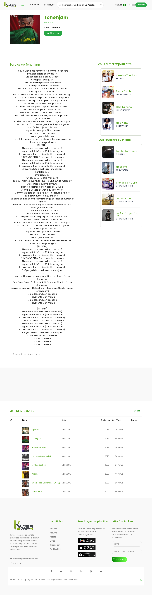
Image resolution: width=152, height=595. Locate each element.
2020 (107, 456)
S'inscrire (141, 4)
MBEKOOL (48, 22)
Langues (118, 4)
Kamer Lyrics (52, 579)
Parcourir (34, 4)
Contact (17, 563)
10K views (118, 429)
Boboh (34, 474)
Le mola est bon (38, 447)
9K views (119, 438)
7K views (119, 474)
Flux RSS (57, 549)
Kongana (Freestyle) (41, 456)
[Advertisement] (76, 53)
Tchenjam (36, 438)
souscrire (120, 559)
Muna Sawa (36, 491)
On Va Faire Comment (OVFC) (45, 482)
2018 (107, 429)
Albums (53, 532)
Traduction (55, 545)
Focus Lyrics (49, 4)
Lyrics (52, 541)
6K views (119, 447)
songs (137, 410)
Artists (53, 536)
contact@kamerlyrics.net (25, 558)
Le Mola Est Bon (38, 465)
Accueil (53, 528)
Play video (54, 33)
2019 (107, 447)
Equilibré (35, 429)
